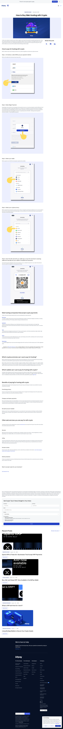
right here (34, 374)
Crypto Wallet (26, 663)
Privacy (41, 678)
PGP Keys (33, 672)
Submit (31, 523)
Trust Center (42, 676)
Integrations (34, 663)
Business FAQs (18, 681)
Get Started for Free (5, 471)
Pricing (16, 683)
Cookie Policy (57, 723)
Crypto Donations (18, 675)
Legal (41, 674)
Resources (17, 685)
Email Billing (17, 668)
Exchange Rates (18, 679)
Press (41, 667)
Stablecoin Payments (19, 666)
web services (22, 424)
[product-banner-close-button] (59, 1)
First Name (5, 503)
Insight (33, 667)
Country (5, 512)
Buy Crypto (25, 674)
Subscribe (27, 713)
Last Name (33, 503)
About (41, 663)
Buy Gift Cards (26, 672)
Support (25, 678)
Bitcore (33, 665)
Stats (41, 672)
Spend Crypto (26, 667)
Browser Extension (27, 665)
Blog (24, 676)
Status (33, 674)
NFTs (16, 677)
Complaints (42, 680)
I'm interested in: (6, 516)
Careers (41, 665)
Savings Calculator (18, 687)
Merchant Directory (12, 346)
